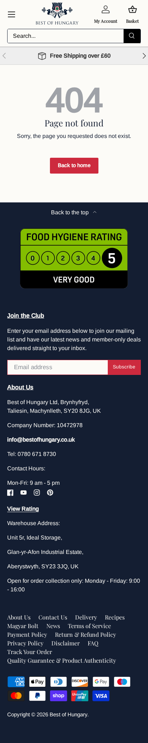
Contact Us (52, 617)
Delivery (86, 617)
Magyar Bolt (22, 626)
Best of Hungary (68, 714)
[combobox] (74, 36)
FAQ (93, 643)
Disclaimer (65, 643)
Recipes (115, 617)
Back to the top (70, 212)
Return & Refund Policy (85, 634)
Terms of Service (89, 626)
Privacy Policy (25, 643)
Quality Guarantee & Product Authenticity (61, 660)
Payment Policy (27, 634)
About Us (19, 617)
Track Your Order (29, 651)
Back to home (74, 165)
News (53, 626)
